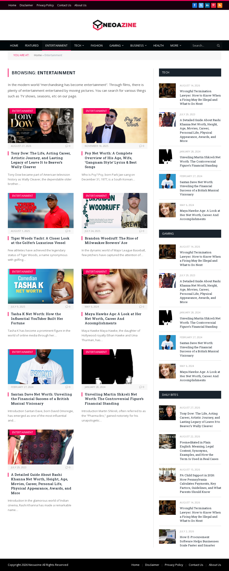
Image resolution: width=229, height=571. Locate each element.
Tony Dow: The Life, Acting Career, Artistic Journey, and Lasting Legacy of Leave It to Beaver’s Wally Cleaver (41, 160)
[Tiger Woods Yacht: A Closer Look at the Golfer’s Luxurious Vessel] (41, 210)
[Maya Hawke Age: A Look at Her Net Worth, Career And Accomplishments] (114, 286)
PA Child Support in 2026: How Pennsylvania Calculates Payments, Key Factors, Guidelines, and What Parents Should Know (200, 483)
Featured (32, 45)
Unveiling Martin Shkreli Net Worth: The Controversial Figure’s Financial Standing (114, 399)
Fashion (97, 45)
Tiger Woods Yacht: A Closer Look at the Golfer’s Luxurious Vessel (40, 240)
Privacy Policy (45, 5)
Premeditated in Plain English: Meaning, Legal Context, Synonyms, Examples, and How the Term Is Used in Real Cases (199, 450)
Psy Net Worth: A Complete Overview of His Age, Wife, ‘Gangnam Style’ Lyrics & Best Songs (111, 160)
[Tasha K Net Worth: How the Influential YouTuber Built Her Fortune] (41, 286)
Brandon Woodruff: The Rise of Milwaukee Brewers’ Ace (111, 240)
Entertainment (56, 45)
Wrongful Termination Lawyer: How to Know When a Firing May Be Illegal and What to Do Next (200, 97)
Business (137, 45)
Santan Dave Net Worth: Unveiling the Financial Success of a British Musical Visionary (41, 399)
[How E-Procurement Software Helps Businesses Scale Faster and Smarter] (167, 536)
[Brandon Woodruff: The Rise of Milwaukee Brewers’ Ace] (114, 210)
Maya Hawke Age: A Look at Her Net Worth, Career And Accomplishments (113, 318)
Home (12, 5)
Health (158, 45)
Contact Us (64, 5)
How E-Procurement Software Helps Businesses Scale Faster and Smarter (199, 541)
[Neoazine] (115, 25)
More (174, 45)
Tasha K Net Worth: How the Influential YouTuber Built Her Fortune (37, 318)
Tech (77, 45)
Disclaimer (26, 5)
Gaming (115, 45)
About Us (80, 5)
